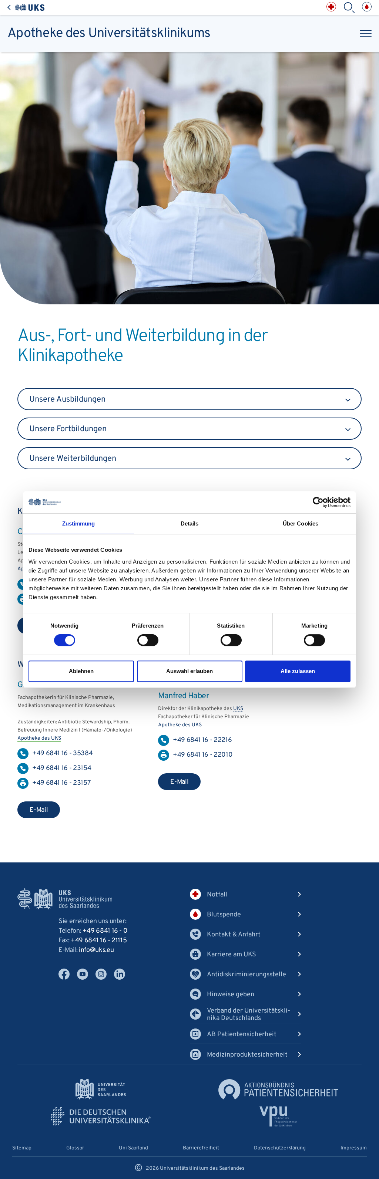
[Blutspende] (367, 6)
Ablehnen (81, 671)
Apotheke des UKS (39, 738)
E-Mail (39, 810)
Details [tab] (190, 523)
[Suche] (349, 7)
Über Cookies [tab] (300, 523)
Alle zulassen (298, 671)
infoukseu (96, 950)
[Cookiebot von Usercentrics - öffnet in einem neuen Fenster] (318, 502)
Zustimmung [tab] (78, 523)
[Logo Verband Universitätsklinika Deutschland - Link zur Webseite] (100, 1116)
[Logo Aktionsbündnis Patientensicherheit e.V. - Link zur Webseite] (278, 1089)
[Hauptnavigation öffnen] (366, 33)
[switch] (147, 640)
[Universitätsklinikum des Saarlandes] (25, 8)
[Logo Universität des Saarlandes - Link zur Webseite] (101, 1089)
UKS (238, 709)
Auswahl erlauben (189, 671)
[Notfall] (331, 6)
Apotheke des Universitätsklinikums (109, 33)
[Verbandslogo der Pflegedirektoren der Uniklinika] (278, 1116)
